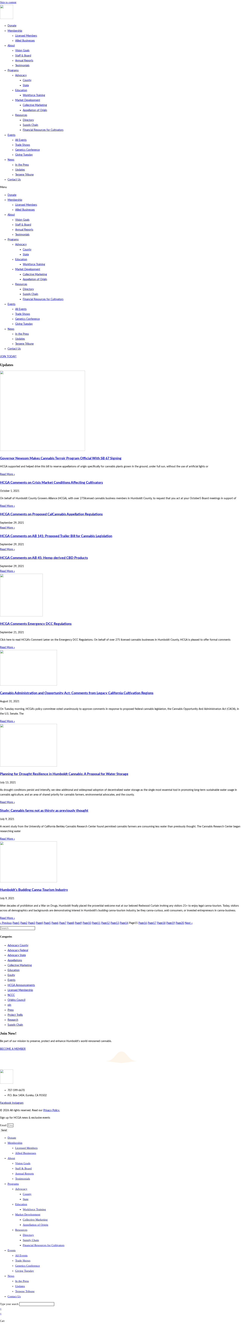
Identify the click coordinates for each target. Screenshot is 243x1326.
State (26, 85)
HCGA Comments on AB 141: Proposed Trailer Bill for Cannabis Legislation (56, 536)
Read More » (7, 474)
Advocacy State (17, 955)
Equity (11, 975)
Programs (13, 70)
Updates (20, 170)
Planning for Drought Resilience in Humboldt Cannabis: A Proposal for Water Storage (64, 774)
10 (87, 923)
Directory (28, 120)
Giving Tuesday (24, 155)
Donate (12, 25)
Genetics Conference (27, 150)
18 (161, 923)
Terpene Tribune (24, 174)
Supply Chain (30, 125)
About (11, 45)
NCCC (11, 995)
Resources (21, 115)
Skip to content (8, 2)
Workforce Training (34, 95)
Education (21, 90)
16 (142, 923)
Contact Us (14, 179)
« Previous (6, 923)
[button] (121, 187)
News (11, 159)
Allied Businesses (25, 40)
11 (96, 923)
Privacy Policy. (51, 1110)
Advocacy (21, 75)
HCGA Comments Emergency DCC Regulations (36, 624)
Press (11, 1010)
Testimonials (22, 65)
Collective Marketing (35, 105)
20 (180, 923)
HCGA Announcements (21, 985)
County (27, 80)
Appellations (15, 960)
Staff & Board (23, 55)
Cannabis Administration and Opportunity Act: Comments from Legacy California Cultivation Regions (76, 693)
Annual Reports (24, 60)
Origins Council (16, 1000)
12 (105, 923)
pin (9, 1005)
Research (13, 1020)
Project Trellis (15, 1015)
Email (3, 1125)
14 (124, 923)
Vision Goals (22, 50)
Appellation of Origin (35, 110)
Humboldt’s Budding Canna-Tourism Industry (34, 890)
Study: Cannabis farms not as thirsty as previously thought (44, 810)
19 (170, 923)
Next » (189, 923)
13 (114, 923)
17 (152, 923)
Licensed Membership (20, 990)
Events (11, 135)
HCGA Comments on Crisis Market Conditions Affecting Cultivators (51, 482)
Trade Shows (22, 145)
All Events (21, 140)
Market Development (27, 100)
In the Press (22, 165)
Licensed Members (26, 36)
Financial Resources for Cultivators (43, 130)
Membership (15, 31)
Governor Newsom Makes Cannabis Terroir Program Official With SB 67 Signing (61, 458)
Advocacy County (18, 945)
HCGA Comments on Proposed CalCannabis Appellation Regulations (51, 514)
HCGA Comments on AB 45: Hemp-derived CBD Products (44, 558)
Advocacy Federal (18, 950)
